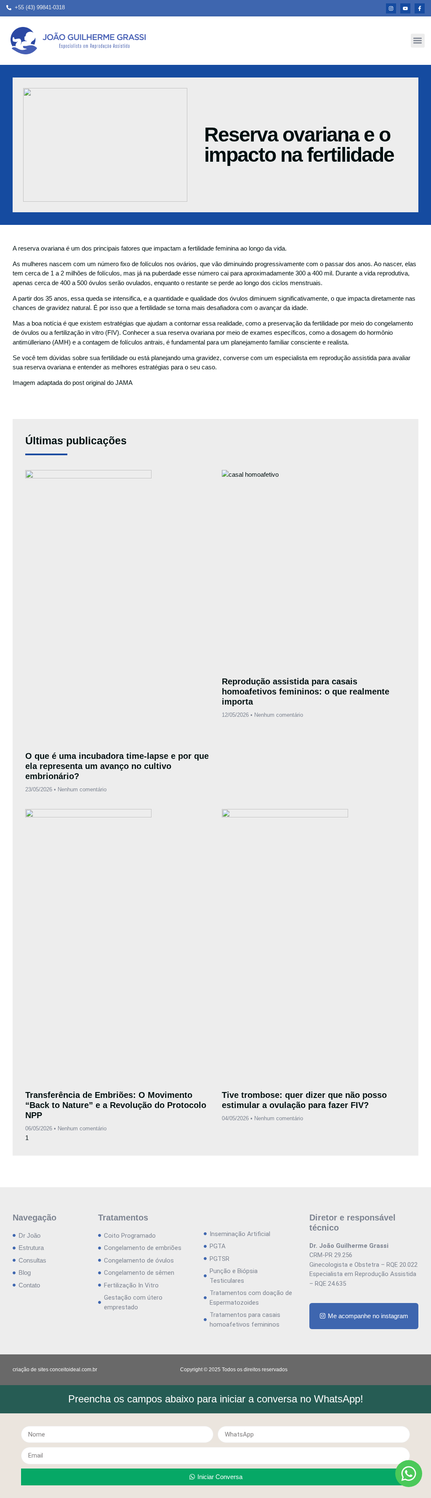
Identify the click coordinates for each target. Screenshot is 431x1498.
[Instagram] (391, 8)
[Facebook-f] (420, 8)
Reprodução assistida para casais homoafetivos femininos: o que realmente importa (305, 691)
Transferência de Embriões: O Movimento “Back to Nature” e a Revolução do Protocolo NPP (115, 1105)
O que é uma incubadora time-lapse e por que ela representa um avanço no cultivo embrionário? (117, 766)
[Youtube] (405, 8)
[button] (418, 41)
